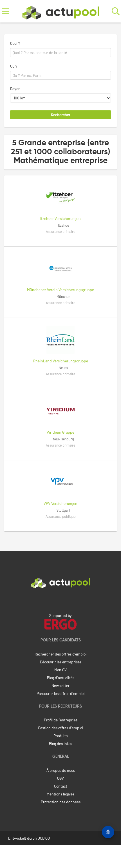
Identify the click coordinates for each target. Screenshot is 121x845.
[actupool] (60, 11)
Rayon (15, 88)
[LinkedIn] (60, 600)
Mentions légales (60, 794)
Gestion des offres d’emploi (60, 727)
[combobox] (60, 52)
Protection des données (60, 801)
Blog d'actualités (60, 677)
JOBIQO (44, 838)
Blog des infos (60, 743)
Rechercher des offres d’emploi (61, 654)
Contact (60, 786)
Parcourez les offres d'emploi (61, 693)
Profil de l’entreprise (60, 719)
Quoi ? (15, 43)
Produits (60, 735)
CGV (60, 778)
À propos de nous (60, 770)
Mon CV (60, 669)
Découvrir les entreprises (60, 661)
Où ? (13, 66)
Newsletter (60, 685)
